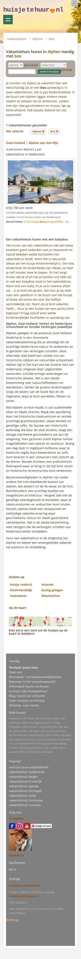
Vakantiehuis (16, 39)
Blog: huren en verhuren (27, 696)
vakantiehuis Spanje (24, 786)
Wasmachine (50, 596)
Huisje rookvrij (21, 584)
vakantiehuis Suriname (26, 800)
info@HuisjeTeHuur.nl (24, 896)
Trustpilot (16, 819)
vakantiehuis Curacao (25, 805)
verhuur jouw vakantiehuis (29, 767)
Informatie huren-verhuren (29, 686)
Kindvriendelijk (21, 590)
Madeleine (16, 855)
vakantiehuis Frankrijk (25, 781)
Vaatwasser (18, 596)
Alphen (37, 39)
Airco (12, 869)
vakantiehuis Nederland (26, 772)
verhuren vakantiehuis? (24, 885)
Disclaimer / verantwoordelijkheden (35, 677)
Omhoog (12, 920)
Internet (47, 584)
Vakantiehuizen (8, 19)
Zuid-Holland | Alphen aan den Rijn (32, 143)
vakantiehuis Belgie (23, 777)
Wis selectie (14, 131)
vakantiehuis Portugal (25, 791)
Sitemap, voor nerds (24, 705)
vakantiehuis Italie (22, 796)
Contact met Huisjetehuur (28, 691)
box (17, 55)
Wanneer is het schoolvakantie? (32, 682)
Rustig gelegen (52, 590)
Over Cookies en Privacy (27, 701)
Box (51, 39)
